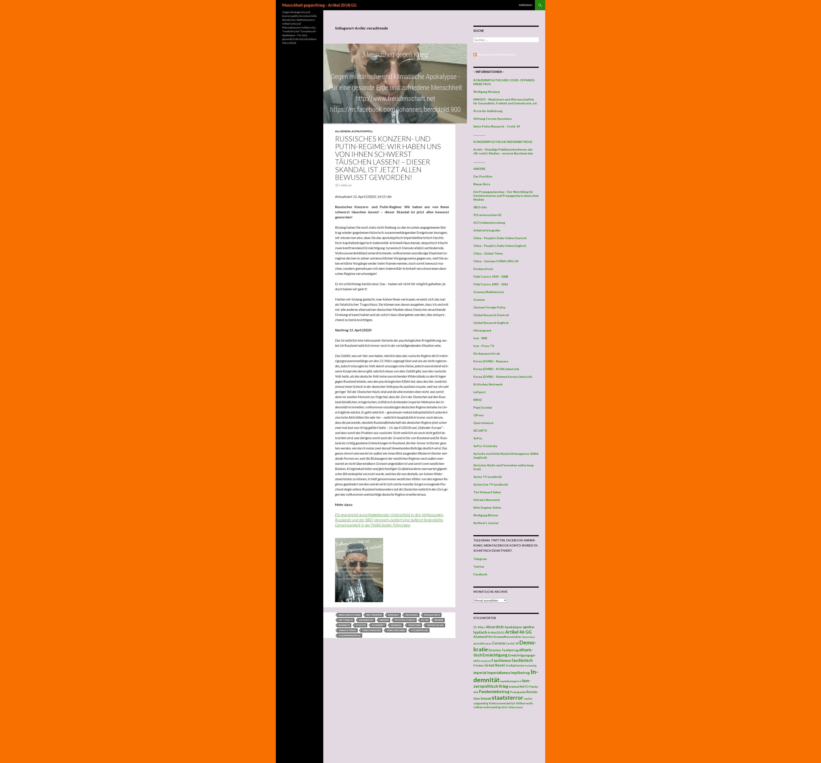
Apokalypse (513, 627)
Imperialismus (498, 672)
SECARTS (480, 430)
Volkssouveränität (502, 703)
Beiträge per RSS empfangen (497, 54)
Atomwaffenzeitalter (507, 637)
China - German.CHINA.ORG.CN (495, 261)
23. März (479, 627)
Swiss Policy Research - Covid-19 (496, 126)
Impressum (525, 5)
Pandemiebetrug (494, 691)
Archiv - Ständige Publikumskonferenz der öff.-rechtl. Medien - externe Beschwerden (503, 151)
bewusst (393, 614)
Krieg (503, 686)
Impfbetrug (520, 673)
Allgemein (342, 131)
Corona (498, 643)
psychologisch (405, 620)
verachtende (347, 630)
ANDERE (479, 168)
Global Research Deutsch (491, 315)
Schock (361, 625)
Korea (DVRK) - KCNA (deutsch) (496, 369)
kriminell (514, 686)
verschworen (396, 630)
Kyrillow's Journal (485, 523)
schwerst (378, 625)
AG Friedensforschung (489, 222)
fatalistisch (432, 614)
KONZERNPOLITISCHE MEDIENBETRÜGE (502, 142)
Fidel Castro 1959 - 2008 (490, 276)
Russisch (344, 625)
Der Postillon (482, 176)
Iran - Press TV (483, 346)
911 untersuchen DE (487, 215)
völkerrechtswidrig (487, 707)
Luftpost (479, 392)
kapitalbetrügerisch (511, 681)
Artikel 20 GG (496, 632)
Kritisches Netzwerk (488, 384)
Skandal (396, 625)
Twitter (478, 566)
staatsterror (507, 697)
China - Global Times (488, 253)
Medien (384, 620)
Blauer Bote (481, 184)
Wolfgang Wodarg (486, 91)
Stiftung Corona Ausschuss (492, 118)
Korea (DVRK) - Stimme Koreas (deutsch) (502, 376)
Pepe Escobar (482, 407)
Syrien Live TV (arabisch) (490, 484)
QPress (478, 415)
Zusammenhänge (350, 635)
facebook (486, 660)
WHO (504, 707)
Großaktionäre (515, 665)
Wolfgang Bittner (485, 515)
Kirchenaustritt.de (486, 353)
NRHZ (477, 400)
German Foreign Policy (489, 307)
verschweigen (371, 630)
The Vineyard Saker (487, 492)
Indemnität (366, 620)
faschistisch (522, 660)
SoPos (477, 438)
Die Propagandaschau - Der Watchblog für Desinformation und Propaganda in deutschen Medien (506, 195)
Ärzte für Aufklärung (487, 111)
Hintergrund (482, 330)
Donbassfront (483, 269)
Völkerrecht (524, 703)
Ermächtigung (495, 655)
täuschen (414, 625)
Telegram (480, 559)
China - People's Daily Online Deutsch (500, 238)
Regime (438, 620)
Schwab (485, 698)
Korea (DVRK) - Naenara (490, 361)
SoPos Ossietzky (485, 446)
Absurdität (495, 627)
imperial (479, 673)
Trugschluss (435, 625)
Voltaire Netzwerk (486, 500)
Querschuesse (483, 423)
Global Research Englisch (491, 322)
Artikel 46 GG (518, 631)
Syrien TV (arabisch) (487, 477)
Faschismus (501, 660)
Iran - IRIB (480, 338)
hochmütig (530, 665)
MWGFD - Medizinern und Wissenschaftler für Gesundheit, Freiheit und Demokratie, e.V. (505, 101)
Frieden (478, 665)
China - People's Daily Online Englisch (499, 245)
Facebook (480, 574)
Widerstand (515, 707)
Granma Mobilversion (488, 292)
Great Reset (494, 665)
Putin (424, 620)
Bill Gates (485, 643)
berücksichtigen (349, 614)
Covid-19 (512, 643)
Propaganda (518, 692)
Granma (479, 299)
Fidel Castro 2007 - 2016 (490, 284)
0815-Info (480, 207)
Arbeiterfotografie (486, 230)
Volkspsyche (419, 630)
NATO (524, 686)
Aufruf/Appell (362, 131)
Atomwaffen (483, 637)
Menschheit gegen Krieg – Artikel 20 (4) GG (319, 5)
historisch (346, 620)
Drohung (411, 614)
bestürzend (374, 614)
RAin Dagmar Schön (487, 507)
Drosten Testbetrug (503, 650)
